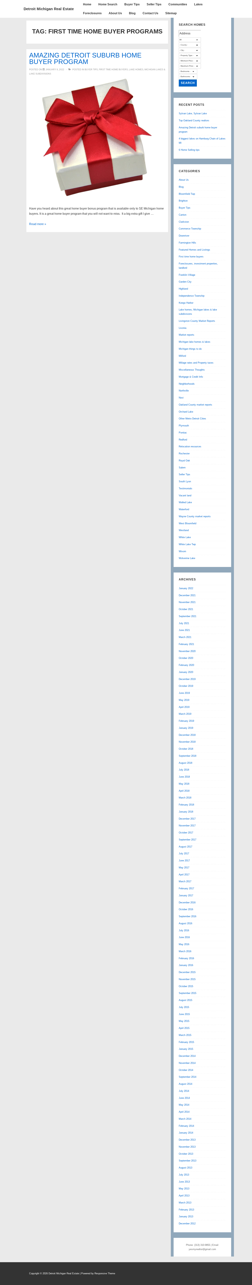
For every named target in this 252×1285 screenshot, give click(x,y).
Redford (183, 439)
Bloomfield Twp (187, 194)
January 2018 (186, 811)
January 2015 (186, 1049)
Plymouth (184, 425)
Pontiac (183, 432)
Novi (181, 397)
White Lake (185, 537)
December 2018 (187, 735)
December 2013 (187, 1139)
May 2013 (184, 1188)
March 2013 (185, 1202)
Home (87, 4)
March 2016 (185, 951)
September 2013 (187, 1160)
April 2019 (184, 707)
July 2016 (184, 930)
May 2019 (184, 700)
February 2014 (186, 1125)
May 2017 (184, 867)
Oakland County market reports (195, 404)
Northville (184, 390)
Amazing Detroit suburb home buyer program (85, 58)
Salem (182, 467)
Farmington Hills (187, 242)
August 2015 (185, 1000)
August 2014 (185, 1084)
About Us (115, 13)
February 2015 (186, 1042)
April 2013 (184, 1195)
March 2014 (185, 1118)
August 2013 (185, 1167)
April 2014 (184, 1111)
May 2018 (184, 783)
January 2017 (186, 895)
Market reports (186, 334)
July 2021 (184, 623)
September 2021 (187, 616)
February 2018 (186, 804)
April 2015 (184, 1028)
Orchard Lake (186, 411)
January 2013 (186, 1216)
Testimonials (185, 488)
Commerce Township (190, 228)
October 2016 (186, 909)
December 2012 (187, 1223)
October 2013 (186, 1153)
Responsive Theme (104, 1273)
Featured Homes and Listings (194, 249)
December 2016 (187, 902)
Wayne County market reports (195, 516)
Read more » (37, 224)
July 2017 (184, 853)
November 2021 (187, 602)
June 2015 (184, 1014)
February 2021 (186, 644)
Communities (177, 4)
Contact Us (150, 13)
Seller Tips (154, 4)
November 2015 (187, 979)
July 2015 (184, 1007)
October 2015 (186, 986)
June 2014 (184, 1098)
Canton (182, 214)
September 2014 (187, 1076)
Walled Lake (185, 502)
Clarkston (184, 221)
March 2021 (185, 637)
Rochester (184, 453)
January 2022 (186, 588)
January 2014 (186, 1132)
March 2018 (185, 797)
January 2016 (186, 965)
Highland (183, 288)
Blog (132, 13)
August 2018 (185, 762)
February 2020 (186, 665)
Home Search (107, 4)
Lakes (198, 4)
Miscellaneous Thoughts (192, 369)
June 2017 (184, 860)
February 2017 (186, 888)
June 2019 (184, 693)
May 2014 (184, 1104)
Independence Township (191, 295)
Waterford (184, 509)
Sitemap (171, 13)
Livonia (182, 328)
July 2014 (184, 1091)
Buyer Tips (132, 4)
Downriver (184, 235)
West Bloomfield (187, 523)
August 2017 (185, 846)
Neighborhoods (187, 383)
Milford (182, 355)
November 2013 (187, 1146)
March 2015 (185, 1035)
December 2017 (187, 818)
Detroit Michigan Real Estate (49, 9)
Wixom (182, 551)
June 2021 (184, 630)
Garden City (185, 281)
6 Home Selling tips (189, 149)
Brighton (183, 200)
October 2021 (186, 609)
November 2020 (187, 651)
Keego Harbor (186, 302)
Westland (184, 530)
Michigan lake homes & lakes (194, 341)
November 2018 (187, 741)
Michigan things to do (190, 348)
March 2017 (185, 881)
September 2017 (187, 839)
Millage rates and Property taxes (196, 362)
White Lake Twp (187, 544)
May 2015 (184, 1021)
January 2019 (186, 728)
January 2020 (186, 672)
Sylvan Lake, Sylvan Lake (193, 113)
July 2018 (184, 769)
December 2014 (187, 1056)
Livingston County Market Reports (197, 321)
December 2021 (187, 595)
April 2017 (184, 874)
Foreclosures (92, 13)
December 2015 (187, 972)
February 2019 (186, 721)
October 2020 (186, 658)
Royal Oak (184, 460)
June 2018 (184, 776)
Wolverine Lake (187, 558)
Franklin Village (187, 274)
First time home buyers (113, 69)
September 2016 (187, 916)
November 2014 (187, 1063)
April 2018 (184, 790)
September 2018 (187, 755)
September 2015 (187, 993)
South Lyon (185, 481)
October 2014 (186, 1070)
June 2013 (184, 1181)
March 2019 (185, 713)
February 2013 (186, 1209)
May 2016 (184, 944)
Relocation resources (190, 446)
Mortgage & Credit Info (191, 376)
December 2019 (187, 679)
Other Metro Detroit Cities (192, 418)
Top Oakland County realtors (194, 120)
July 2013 (184, 1174)
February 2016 (186, 958)
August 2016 (185, 923)
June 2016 (184, 937)
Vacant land (185, 495)
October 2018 (186, 748)
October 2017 (186, 832)
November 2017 (187, 825)
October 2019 (186, 686)
